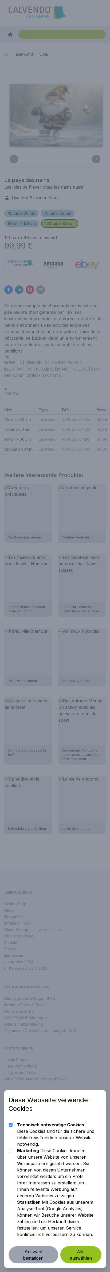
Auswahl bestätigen (33, 1255)
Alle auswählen (81, 1255)
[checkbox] (11, 1125)
